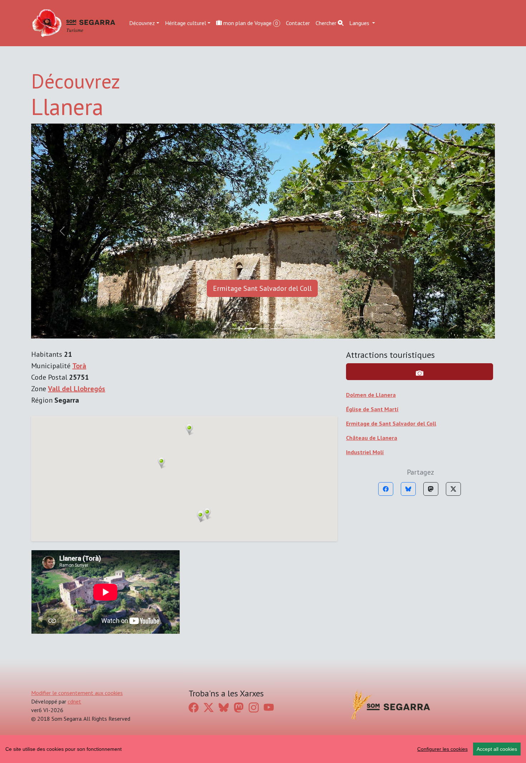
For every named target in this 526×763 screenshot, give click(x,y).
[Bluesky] (408, 489)
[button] (189, 429)
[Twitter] (453, 489)
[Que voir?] (419, 371)
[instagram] (254, 707)
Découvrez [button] (142, 23)
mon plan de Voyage (250, 23)
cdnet (74, 701)
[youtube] (269, 707)
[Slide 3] (276, 329)
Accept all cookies (497, 749)
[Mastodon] (430, 489)
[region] (263, 749)
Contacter (298, 23)
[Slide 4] (288, 329)
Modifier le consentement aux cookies (77, 692)
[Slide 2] (263, 329)
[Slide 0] (237, 329)
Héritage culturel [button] (185, 23)
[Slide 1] (250, 329)
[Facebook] (385, 489)
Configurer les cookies (442, 749)
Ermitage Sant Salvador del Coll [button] (262, 288)
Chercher (327, 23)
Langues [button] (360, 23)
